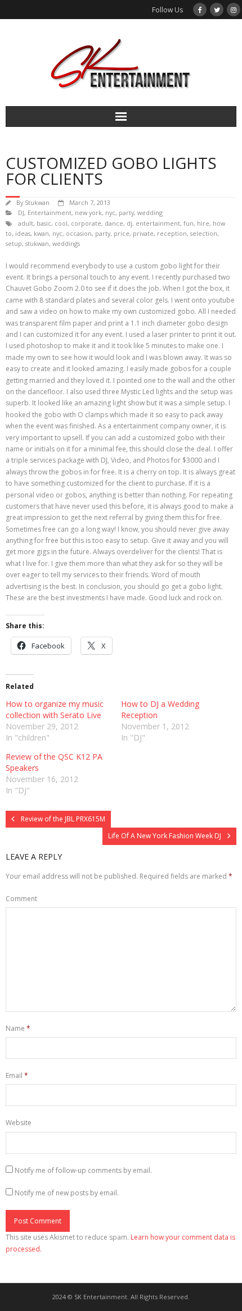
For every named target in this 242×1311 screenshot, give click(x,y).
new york (88, 212)
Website (19, 1122)
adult (25, 223)
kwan (41, 233)
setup (14, 243)
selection (203, 233)
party (126, 212)
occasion (79, 233)
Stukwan (37, 202)
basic (44, 223)
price (121, 233)
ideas (22, 233)
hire (203, 223)
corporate (86, 223)
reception (172, 233)
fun (188, 223)
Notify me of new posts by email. (67, 1193)
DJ (21, 212)
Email (17, 1075)
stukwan (37, 243)
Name (18, 1028)
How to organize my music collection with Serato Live (55, 709)
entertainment (158, 223)
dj (129, 223)
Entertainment (49, 212)
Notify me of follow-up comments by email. (83, 1170)
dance (114, 223)
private (143, 233)
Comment (21, 898)
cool (61, 223)
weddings (66, 243)
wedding (150, 212)
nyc (110, 212)
